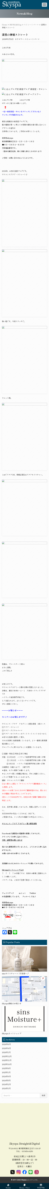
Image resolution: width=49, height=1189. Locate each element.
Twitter (33, 893)
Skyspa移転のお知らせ (11, 1003)
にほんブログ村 (24, 100)
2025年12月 (7, 1056)
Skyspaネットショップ (11, 1033)
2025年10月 (7, 1064)
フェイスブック (8, 893)
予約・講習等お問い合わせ (12, 840)
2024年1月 (6, 1088)
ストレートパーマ (31, 24)
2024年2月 (6, 1084)
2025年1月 (6, 1072)
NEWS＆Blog (15, 24)
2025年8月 (6, 1068)
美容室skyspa (7, 138)
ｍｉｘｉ (22, 893)
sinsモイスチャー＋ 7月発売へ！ (15, 973)
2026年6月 (6, 1044)
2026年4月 (6, 1048)
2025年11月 (6, 1060)
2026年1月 (6, 1052)
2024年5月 (6, 1080)
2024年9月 (6, 1076)
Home (4, 24)
